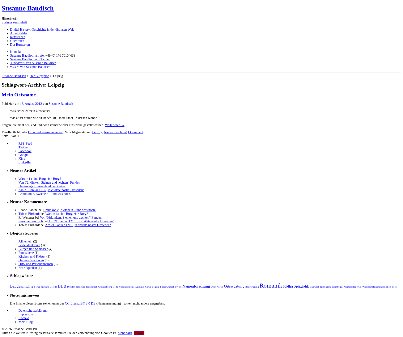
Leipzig (97, 132)
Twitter (23, 147)
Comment (135, 132)
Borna (37, 287)
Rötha (288, 286)
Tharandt (314, 287)
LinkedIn (24, 162)
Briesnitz (45, 287)
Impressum (25, 314)
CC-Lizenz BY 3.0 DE (80, 303)
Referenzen (17, 37)
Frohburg (80, 287)
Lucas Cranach (167, 287)
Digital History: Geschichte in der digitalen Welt (42, 29)
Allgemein (25, 241)
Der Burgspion (20, 44)
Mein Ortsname (19, 94)
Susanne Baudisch (28, 8)
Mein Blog (25, 322)
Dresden (71, 287)
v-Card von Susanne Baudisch (30, 67)
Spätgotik (301, 286)
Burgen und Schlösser (33, 249)
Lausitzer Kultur (143, 287)
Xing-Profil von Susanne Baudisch (33, 63)
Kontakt (15, 51)
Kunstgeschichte (127, 287)
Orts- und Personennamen (45, 132)
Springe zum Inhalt (14, 22)
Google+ (24, 155)
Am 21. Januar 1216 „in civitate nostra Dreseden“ (51, 190)
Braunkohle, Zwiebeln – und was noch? (45, 194)
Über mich (17, 41)
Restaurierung (252, 287)
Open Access (217, 287)
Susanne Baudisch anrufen (27, 55)
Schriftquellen (27, 268)
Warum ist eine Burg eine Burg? (39, 178)
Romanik (271, 285)
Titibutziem (325, 287)
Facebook (24, 151)
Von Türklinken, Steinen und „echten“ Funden (49, 182)
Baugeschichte (21, 286)
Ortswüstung (234, 286)
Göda (115, 287)
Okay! (139, 333)
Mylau (178, 287)
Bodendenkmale (29, 245)
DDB (62, 286)
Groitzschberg (105, 287)
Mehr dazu (125, 333)
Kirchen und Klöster (32, 256)
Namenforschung (115, 132)
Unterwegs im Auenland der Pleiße (41, 186)
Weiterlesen (114, 125)
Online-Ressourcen (31, 260)
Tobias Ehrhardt (29, 213)
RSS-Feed (25, 143)
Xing (21, 158)
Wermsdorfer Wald (352, 287)
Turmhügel (337, 287)
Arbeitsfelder (18, 33)
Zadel (394, 287)
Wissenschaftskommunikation (376, 287)
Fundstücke (26, 252)
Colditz (53, 287)
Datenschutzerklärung (32, 310)
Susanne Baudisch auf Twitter (30, 59)
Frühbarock (91, 287)
